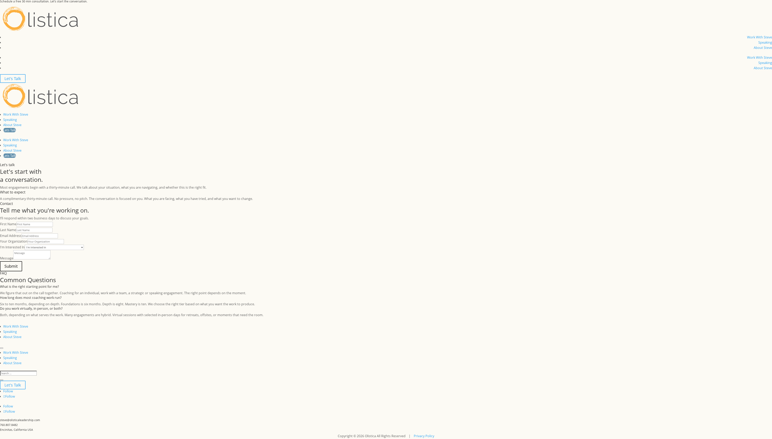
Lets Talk (9, 130)
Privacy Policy (424, 436)
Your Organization (14, 241)
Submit (11, 266)
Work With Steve (759, 37)
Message (6, 258)
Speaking (765, 42)
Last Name (8, 230)
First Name (8, 224)
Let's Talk (12, 78)
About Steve (763, 47)
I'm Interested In (12, 247)
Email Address (11, 235)
